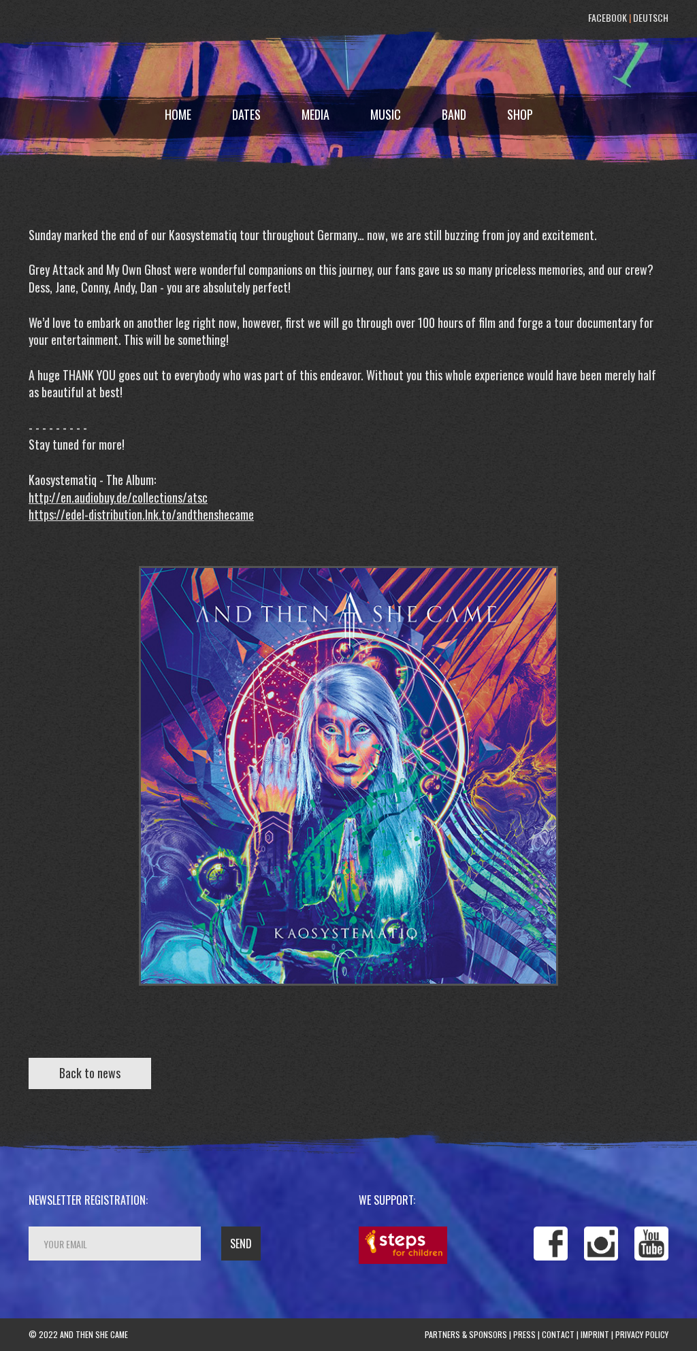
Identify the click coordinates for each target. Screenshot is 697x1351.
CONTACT (558, 1334)
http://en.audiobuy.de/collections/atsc (118, 497)
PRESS (524, 1334)
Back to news (89, 1073)
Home (178, 114)
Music (385, 114)
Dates (246, 114)
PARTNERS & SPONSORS (466, 1334)
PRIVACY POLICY (641, 1334)
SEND (241, 1243)
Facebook (607, 17)
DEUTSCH (650, 17)
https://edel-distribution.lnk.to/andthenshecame (141, 514)
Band (454, 114)
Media (315, 114)
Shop (520, 114)
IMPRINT (595, 1334)
